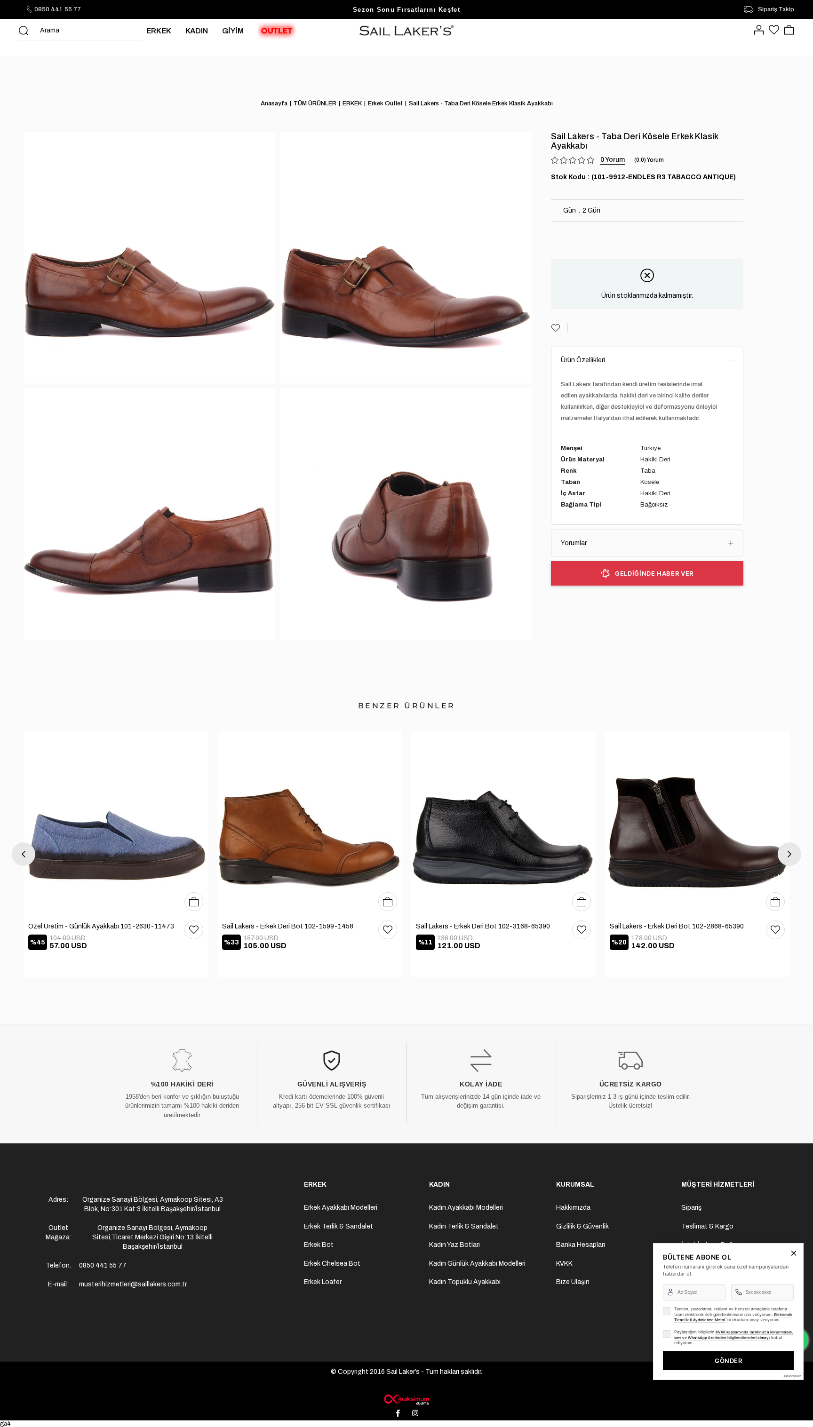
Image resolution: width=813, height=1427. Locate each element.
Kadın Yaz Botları (454, 1244)
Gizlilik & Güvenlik (582, 1226)
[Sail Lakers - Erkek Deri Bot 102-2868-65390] (697, 823)
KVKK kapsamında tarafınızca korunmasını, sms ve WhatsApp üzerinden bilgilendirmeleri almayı (733, 1335)
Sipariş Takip (776, 9)
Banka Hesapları (580, 1244)
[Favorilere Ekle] (559, 328)
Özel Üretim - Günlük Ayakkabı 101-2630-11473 (101, 926)
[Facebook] (398, 1412)
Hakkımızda (573, 1207)
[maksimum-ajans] (406, 1399)
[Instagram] (415, 1412)
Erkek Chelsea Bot (332, 1263)
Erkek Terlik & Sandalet (338, 1226)
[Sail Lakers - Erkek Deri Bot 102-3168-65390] (503, 823)
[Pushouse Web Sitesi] (791, 1376)
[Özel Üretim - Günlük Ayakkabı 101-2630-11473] (116, 823)
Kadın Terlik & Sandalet (464, 1226)
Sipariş (691, 1207)
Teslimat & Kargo (707, 1226)
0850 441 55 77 (57, 9)
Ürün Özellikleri (583, 360)
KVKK (564, 1263)
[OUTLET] (276, 30)
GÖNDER (728, 1360)
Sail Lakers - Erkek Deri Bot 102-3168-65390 (483, 926)
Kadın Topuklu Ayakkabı (465, 1281)
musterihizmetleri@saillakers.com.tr (133, 1284)
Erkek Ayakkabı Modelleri (340, 1207)
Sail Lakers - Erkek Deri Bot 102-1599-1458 (287, 926)
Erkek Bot (319, 1244)
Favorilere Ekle (194, 929)
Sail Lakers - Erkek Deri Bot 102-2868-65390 (677, 926)
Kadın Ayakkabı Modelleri (466, 1207)
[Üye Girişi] (759, 30)
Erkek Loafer (323, 1281)
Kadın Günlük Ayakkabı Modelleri (477, 1263)
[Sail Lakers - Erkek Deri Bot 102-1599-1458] (309, 823)
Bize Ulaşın (573, 1281)
